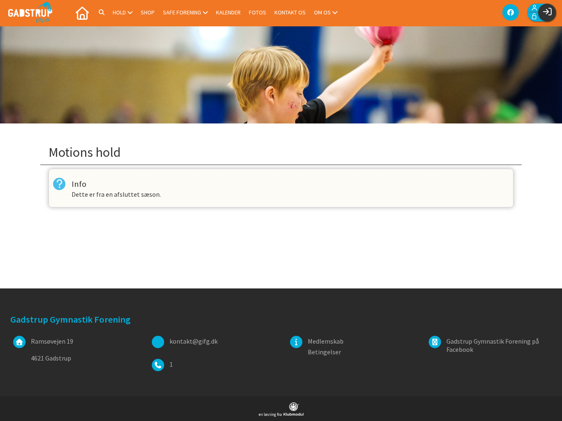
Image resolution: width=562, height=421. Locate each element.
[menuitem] (82, 12)
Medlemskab (326, 341)
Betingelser (324, 352)
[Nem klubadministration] (281, 414)
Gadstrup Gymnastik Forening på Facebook (492, 345)
